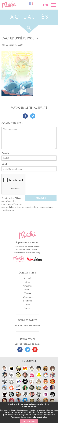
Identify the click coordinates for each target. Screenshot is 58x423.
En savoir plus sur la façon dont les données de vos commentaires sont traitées (27, 207)
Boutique (27, 300)
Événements (27, 297)
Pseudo (5, 153)
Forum (27, 304)
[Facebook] (20, 350)
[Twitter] (27, 350)
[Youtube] (34, 350)
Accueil (27, 278)
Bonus (27, 289)
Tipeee (27, 293)
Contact (27, 308)
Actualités (27, 285)
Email (4, 163)
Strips (27, 282)
